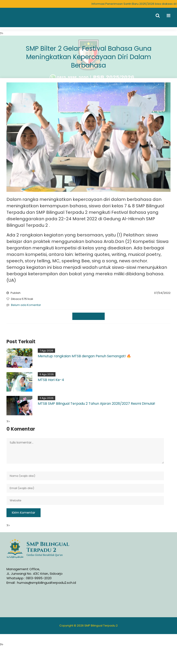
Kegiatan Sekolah (88, 316)
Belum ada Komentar (26, 305)
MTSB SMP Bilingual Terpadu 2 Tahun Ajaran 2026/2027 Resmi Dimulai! (96, 403)
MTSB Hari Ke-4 (51, 379)
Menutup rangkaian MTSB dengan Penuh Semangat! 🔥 (84, 356)
